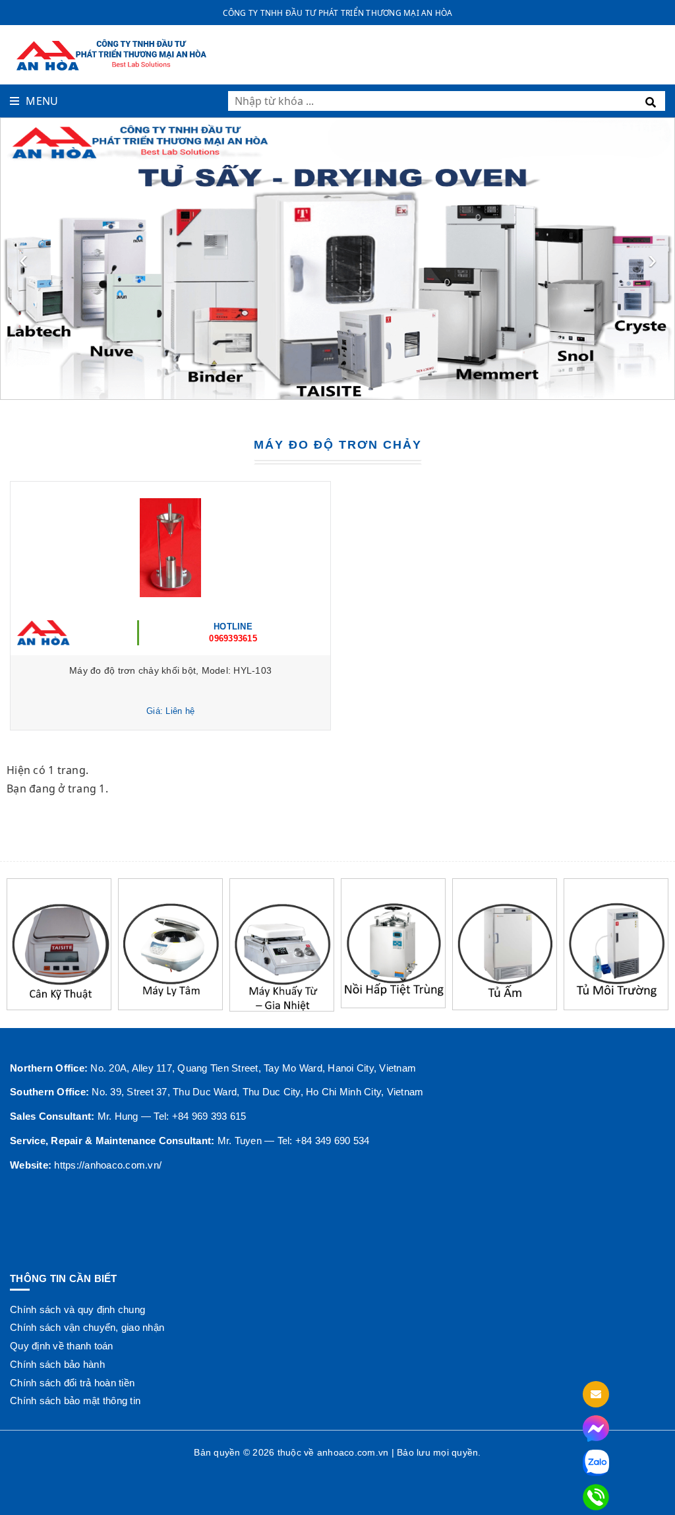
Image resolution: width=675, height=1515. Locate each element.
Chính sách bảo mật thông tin (75, 1400)
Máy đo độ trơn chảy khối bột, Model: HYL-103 (170, 670)
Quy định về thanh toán (61, 1345)
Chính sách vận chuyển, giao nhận (87, 1327)
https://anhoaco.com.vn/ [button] (107, 1165)
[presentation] (23, 259)
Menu (42, 101)
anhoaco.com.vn (353, 1452)
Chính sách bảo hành (57, 1364)
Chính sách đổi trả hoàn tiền (72, 1382)
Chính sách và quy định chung (77, 1309)
